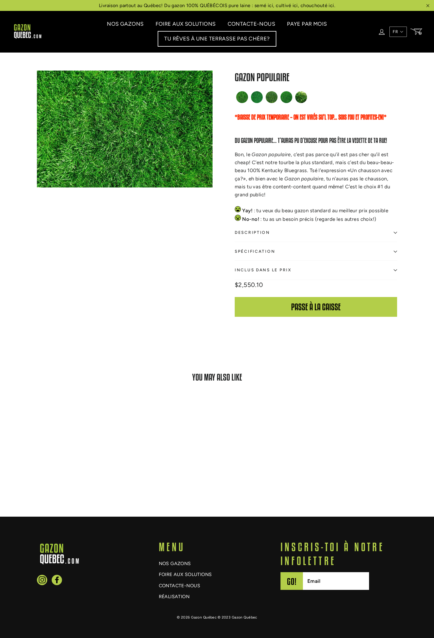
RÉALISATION (174, 596)
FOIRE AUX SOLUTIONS (186, 24)
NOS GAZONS (125, 24)
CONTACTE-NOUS (251, 24)
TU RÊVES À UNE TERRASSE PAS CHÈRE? (217, 38)
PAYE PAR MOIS (307, 24)
